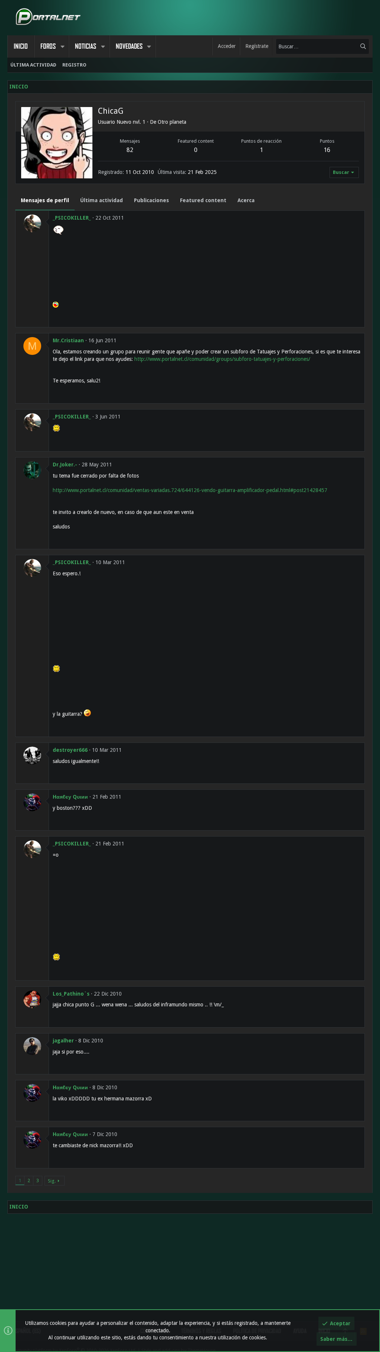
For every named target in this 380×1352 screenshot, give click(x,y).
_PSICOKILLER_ (72, 218)
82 (130, 149)
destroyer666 (70, 750)
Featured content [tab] (203, 200)
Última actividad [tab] (101, 200)
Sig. (52, 1181)
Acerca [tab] (246, 200)
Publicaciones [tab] (151, 200)
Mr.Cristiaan (68, 340)
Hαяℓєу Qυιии (70, 797)
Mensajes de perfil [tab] (45, 200)
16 (327, 149)
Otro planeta (172, 122)
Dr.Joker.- (65, 465)
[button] (62, 46)
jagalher (63, 1041)
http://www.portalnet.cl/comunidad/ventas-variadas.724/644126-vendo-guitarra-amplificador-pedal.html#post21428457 (190, 490)
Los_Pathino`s (71, 994)
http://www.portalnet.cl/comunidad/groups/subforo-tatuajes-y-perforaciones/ (222, 359)
